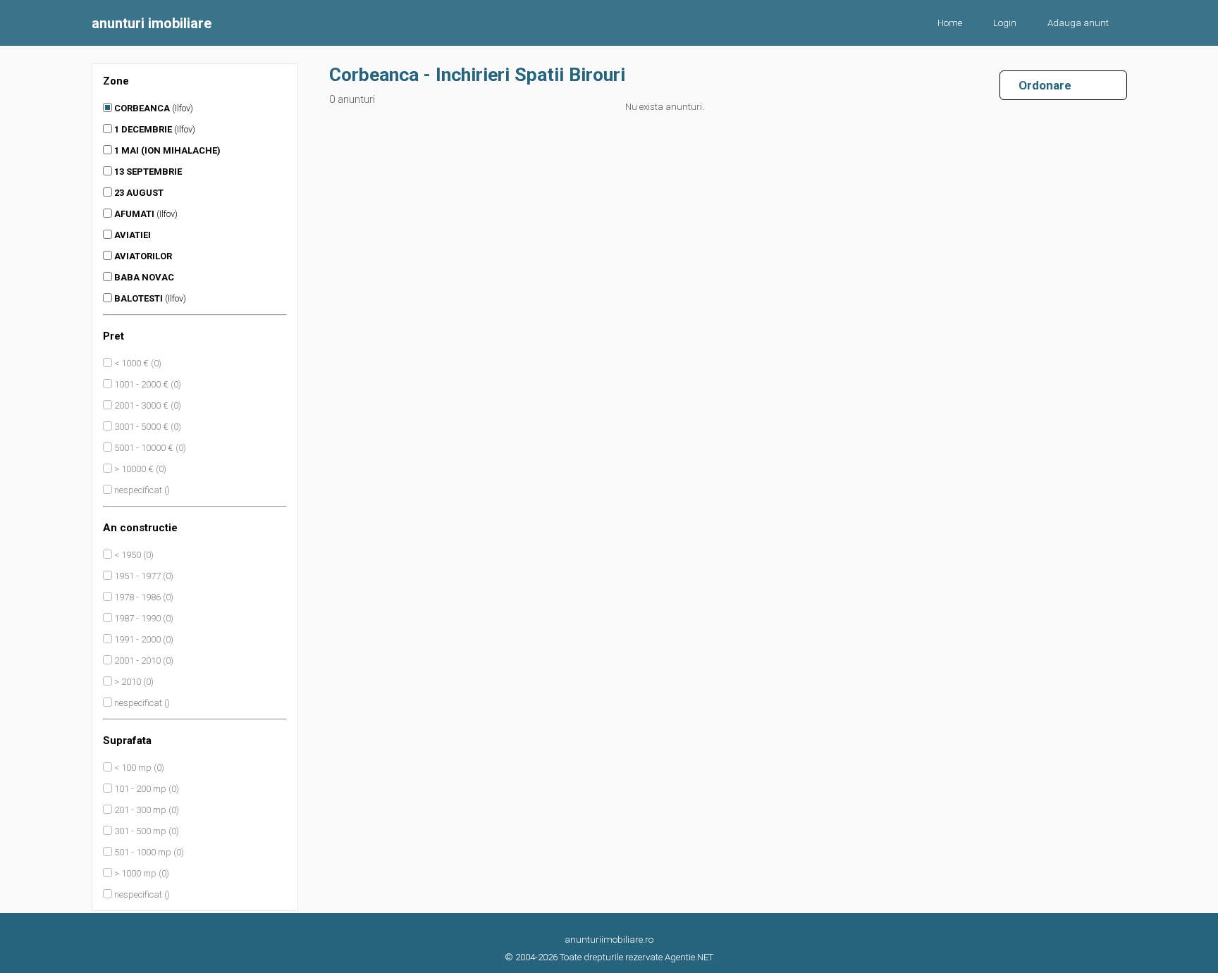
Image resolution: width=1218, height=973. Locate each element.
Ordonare (1039, 85)
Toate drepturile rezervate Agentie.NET (636, 957)
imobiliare (151, 23)
